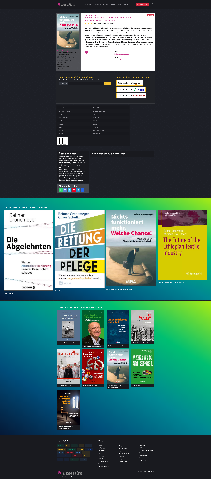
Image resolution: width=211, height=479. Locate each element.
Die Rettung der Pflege (61, 291)
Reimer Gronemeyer (121, 54)
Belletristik (74, 459)
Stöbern (97, 4)
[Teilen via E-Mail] (82, 190)
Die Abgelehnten (9, 293)
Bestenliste (88, 4)
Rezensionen (102, 456)
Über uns (142, 445)
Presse (121, 459)
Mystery (88, 446)
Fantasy (60, 452)
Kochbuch (88, 449)
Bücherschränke (124, 453)
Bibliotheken (123, 448)
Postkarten (101, 464)
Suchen (107, 84)
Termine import (123, 461)
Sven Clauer (150, 471)
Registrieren (143, 460)
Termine (125, 4)
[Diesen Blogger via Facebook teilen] (65, 190)
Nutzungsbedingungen (146, 450)
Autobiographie (77, 455)
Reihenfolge (102, 448)
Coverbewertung (103, 461)
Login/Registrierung (142, 4)
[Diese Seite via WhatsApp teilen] (61, 190)
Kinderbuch (61, 449)
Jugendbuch (71, 449)
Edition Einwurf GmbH (122, 60)
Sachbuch (86, 452)
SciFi (66, 459)
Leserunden (101, 450)
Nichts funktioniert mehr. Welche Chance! (119, 289)
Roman (74, 446)
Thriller (60, 446)
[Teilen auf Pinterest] (74, 190)
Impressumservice (103, 466)
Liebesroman (69, 452)
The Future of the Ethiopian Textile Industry (171, 282)
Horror (67, 446)
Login (141, 458)
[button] (152, 4)
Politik (151, 15)
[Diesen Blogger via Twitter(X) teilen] (69, 190)
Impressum (142, 453)
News (119, 4)
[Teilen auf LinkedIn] (78, 190)
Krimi (81, 446)
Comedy (86, 455)
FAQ (140, 447)
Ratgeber (80, 449)
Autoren (105, 4)
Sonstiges (83, 459)
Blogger (112, 4)
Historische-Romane (64, 455)
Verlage (121, 456)
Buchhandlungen (124, 451)
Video (100, 453)
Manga (60, 459)
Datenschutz (143, 455)
